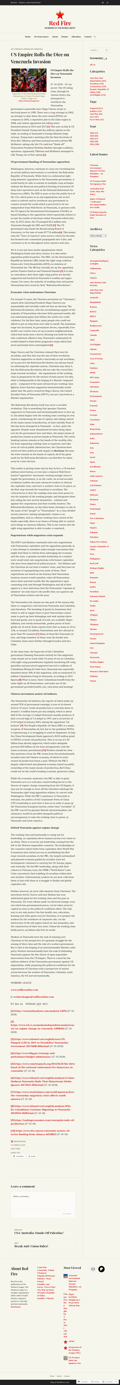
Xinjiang (94, 676)
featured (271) (96, 108)
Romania (94, 577)
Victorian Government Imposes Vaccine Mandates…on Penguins (97, 171)
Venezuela (38, 49)
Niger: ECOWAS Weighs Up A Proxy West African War (74, 1300)
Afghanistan (95, 268)
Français (94, 405)
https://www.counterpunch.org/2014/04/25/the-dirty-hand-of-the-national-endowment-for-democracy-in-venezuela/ (43, 1067)
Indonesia (94, 443)
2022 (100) (94, 144)
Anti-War (16, 1149)
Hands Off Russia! (46, 1275)
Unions (93, 638)
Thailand (94, 624)
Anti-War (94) (96, 114)
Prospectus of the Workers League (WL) (75, 1350)
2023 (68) (94, 141)
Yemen (93, 681)
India (92, 438)
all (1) (92, 64)
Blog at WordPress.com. (60, 1382)
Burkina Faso (96, 325)
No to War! (50, 1287)
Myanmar (94, 499)
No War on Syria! (46, 1290)
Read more (16, 1306)
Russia (93, 582)
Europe (93, 401)
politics (41, 1298)
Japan (92, 462)
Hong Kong (95, 429)
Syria (92, 610)
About (55, 36)
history (41, 1278)
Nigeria (93, 527)
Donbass (94, 368)
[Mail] (93, 1269)
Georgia (93, 415)
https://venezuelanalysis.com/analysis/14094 (40, 1010)
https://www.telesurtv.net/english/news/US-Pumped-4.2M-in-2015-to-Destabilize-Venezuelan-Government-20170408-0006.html (40, 1042)
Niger (92, 523)
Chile (92, 339)
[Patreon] (107, 2)
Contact (87, 36)
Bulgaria (94, 321)
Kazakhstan (95, 466)
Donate (64, 36)
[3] (54, 225)
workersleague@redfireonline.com (33, 996)
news (40, 1287)
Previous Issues (41, 36)
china (51, 1270)
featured (42, 1273)
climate (93, 349)
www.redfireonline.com (24, 989)
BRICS (93, 316)
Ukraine (93, 629)
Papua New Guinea (98, 541)
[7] (37, 633)
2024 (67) (94, 138)
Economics (95, 382)
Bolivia (93, 311)
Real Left (94, 563)
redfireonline (20, 1141)
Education (76, 36)
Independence (96, 433)
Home (28, 36)
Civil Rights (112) (98, 95)
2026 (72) (94, 133)
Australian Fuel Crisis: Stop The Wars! (97, 191)
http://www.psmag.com (29, 101)
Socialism (94, 591)
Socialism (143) (97, 83)
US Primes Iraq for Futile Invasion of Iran (98, 215)
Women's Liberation (99, 671)
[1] (48, 126)
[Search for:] (99, 50)
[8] (20, 679)
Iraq (92, 452)
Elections (94, 391)
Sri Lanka (94, 601)
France (93, 410)
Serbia (93, 587)
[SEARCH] (95, 36)
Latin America (96, 476)
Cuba (92, 363)
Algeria (93, 277)
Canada (93, 335)
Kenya (92, 471)
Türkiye (93, 619)
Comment (67, 1213)
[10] (44, 750)
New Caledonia (97, 518)
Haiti (92, 424)
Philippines (95, 558)
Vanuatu (94, 652)
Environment (96, 396)
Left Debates (95, 485)
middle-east (43, 1284)
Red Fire (60, 23)
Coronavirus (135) (98, 86)
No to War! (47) (97, 119)
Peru (92, 554)
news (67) (94, 116)
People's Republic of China (46, 1294)
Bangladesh (95, 302)
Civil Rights (95, 344)
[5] (61, 271)
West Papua (95, 666)
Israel (92, 457)
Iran (92, 448)
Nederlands (95, 509)
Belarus (93, 307)
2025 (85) (94, 135)
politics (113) (96, 111)
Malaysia (94, 494)
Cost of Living (96, 358)
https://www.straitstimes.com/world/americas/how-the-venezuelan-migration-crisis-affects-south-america (43, 1095)
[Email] (103, 2)
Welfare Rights (97, 662)
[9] (21, 725)
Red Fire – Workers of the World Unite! (26, 3)
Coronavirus (95, 354)
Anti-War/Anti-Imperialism (22, 49)
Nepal (92, 513)
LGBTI (93, 490)
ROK (92, 572)
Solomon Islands (97, 596)
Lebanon (94, 480)
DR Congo (94, 377)
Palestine (94, 537)
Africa (93, 273)
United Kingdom (97, 643)
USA (92, 648)
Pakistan (94, 532)
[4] (60, 232)
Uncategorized (96, 634)
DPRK (92, 372)
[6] (51, 345)
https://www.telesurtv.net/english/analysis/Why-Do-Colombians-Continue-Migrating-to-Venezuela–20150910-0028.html (41, 1109)
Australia (94, 297)
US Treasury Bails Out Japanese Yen (75, 1360)
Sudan (93, 605)
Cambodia (94, 330)
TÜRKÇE (94, 615)
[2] (44, 154)
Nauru (93, 504)
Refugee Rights (97, 568)
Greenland (94, 419)
